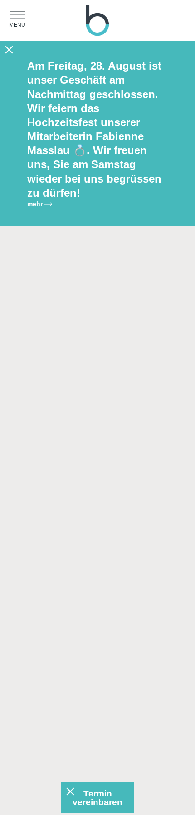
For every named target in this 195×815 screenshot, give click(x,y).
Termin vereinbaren (97, 798)
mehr (35, 203)
